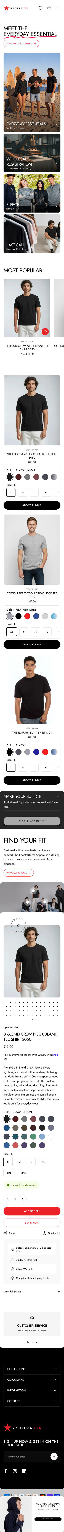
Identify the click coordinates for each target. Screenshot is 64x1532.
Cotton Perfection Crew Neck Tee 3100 (32, 595)
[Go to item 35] (40, 1011)
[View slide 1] (28, 1342)
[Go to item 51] (53, 1015)
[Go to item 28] (11, 1011)
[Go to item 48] (40, 1015)
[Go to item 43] (19, 1015)
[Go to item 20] (32, 1006)
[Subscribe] (54, 1456)
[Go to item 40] (6, 1015)
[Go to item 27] (6, 1011)
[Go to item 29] (15, 1011)
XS (11, 631)
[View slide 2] (32, 1342)
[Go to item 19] (28, 1006)
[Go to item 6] (28, 1002)
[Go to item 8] (36, 1002)
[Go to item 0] (6, 1002)
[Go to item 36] (45, 1011)
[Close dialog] (62, 1498)
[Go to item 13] (57, 1002)
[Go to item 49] (45, 1015)
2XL (9, 1173)
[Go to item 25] (53, 1006)
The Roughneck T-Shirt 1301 (32, 733)
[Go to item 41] (11, 1015)
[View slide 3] (36, 1342)
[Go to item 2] (11, 1002)
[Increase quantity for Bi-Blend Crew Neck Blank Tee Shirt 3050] (22, 1199)
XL (46, 492)
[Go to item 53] (32, 1019)
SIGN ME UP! (48, 1519)
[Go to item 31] (23, 1011)
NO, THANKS (48, 1523)
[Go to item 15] (11, 1006)
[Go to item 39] (57, 1011)
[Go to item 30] (19, 1011)
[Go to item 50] (49, 1015)
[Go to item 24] (49, 1006)
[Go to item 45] (28, 1015)
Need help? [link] (54, 1233)
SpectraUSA (27, 341)
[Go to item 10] (45, 1002)
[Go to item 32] (28, 1011)
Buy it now (32, 1222)
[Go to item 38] (53, 1011)
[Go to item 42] (15, 1015)
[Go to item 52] (57, 1015)
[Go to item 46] (32, 1015)
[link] (45, 902)
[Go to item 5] (23, 1002)
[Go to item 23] (45, 1006)
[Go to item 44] (23, 1015)
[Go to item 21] (36, 1006)
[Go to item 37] (49, 1011)
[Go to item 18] (23, 1006)
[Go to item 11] (49, 1002)
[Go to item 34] (36, 1011)
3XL (23, 1173)
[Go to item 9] (40, 1002)
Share (12, 1233)
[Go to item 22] (40, 1006)
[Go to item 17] (19, 1006)
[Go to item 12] (53, 1002)
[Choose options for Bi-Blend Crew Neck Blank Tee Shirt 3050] (45, 331)
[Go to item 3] (15, 1002)
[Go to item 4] (19, 1002)
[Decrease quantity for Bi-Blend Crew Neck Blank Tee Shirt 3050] (7, 1199)
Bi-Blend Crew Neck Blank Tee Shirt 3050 (27, 347)
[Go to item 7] (32, 1002)
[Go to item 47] (36, 1015)
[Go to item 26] (57, 1006)
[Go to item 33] (32, 1011)
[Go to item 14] (6, 1006)
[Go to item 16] (15, 1006)
